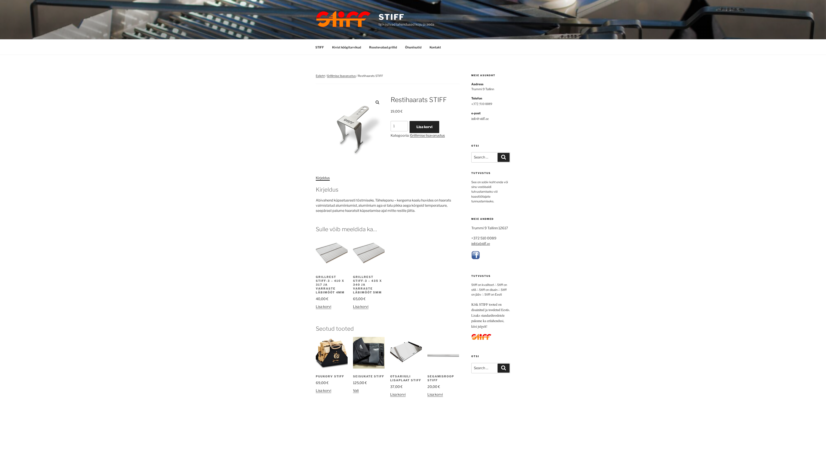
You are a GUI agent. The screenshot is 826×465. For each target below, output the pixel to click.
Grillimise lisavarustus (341, 76)
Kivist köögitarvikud (346, 47)
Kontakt (435, 47)
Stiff (392, 17)
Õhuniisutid (413, 47)
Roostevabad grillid (383, 47)
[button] (377, 102)
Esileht (320, 76)
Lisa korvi (424, 127)
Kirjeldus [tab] (323, 178)
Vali (356, 391)
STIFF (319, 47)
